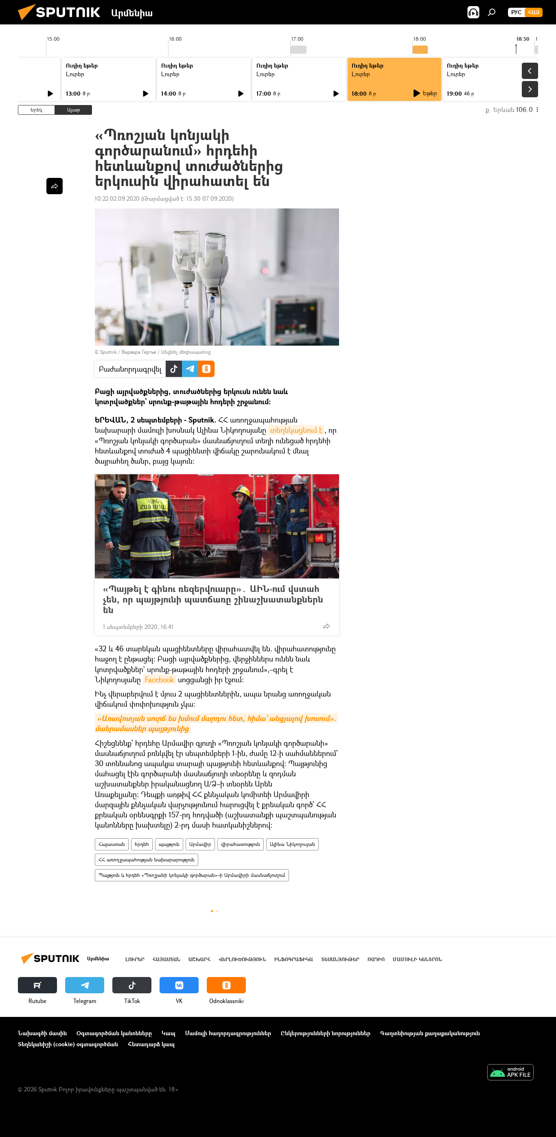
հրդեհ (142, 844)
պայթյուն (169, 844)
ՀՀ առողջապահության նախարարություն (147, 859)
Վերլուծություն (242, 959)
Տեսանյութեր (340, 959)
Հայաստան (112, 844)
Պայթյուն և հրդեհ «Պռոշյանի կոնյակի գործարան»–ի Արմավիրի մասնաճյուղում (192, 875)
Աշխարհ (199, 959)
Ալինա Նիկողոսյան (292, 844)
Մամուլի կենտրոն (417, 959)
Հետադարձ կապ (151, 1044)
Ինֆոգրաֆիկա (293, 959)
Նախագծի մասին (42, 1033)
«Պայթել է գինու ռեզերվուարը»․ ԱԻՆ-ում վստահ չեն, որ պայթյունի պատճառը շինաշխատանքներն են (213, 599)
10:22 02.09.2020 (117, 198)
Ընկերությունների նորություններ (325, 1033)
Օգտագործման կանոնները (114, 1033)
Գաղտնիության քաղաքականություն (430, 1033)
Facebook (159, 679)
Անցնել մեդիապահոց (186, 351)
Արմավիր (200, 844)
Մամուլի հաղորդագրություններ (228, 1033)
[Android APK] (510, 1073)
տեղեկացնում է (296, 430)
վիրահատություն (240, 844)
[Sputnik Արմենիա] (62, 22)
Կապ (168, 1033)
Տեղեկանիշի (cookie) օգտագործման (68, 1044)
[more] (326, 626)
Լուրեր (75, 74)
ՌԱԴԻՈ (376, 959)
